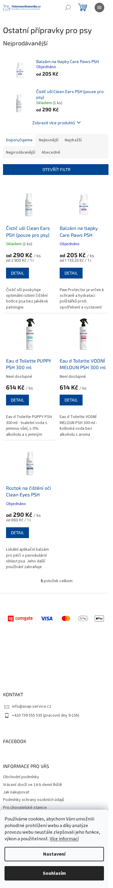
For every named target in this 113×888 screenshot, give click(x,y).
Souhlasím (54, 873)
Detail (17, 272)
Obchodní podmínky (21, 777)
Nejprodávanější (20, 152)
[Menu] (99, 8)
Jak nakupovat (16, 792)
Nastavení (54, 854)
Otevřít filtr (56, 169)
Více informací (64, 838)
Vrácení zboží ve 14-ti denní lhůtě (32, 785)
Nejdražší (73, 140)
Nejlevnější (48, 140)
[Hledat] (68, 8)
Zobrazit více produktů (53, 122)
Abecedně (51, 152)
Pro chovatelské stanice (25, 808)
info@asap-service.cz (31, 706)
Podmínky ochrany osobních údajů (33, 800)
